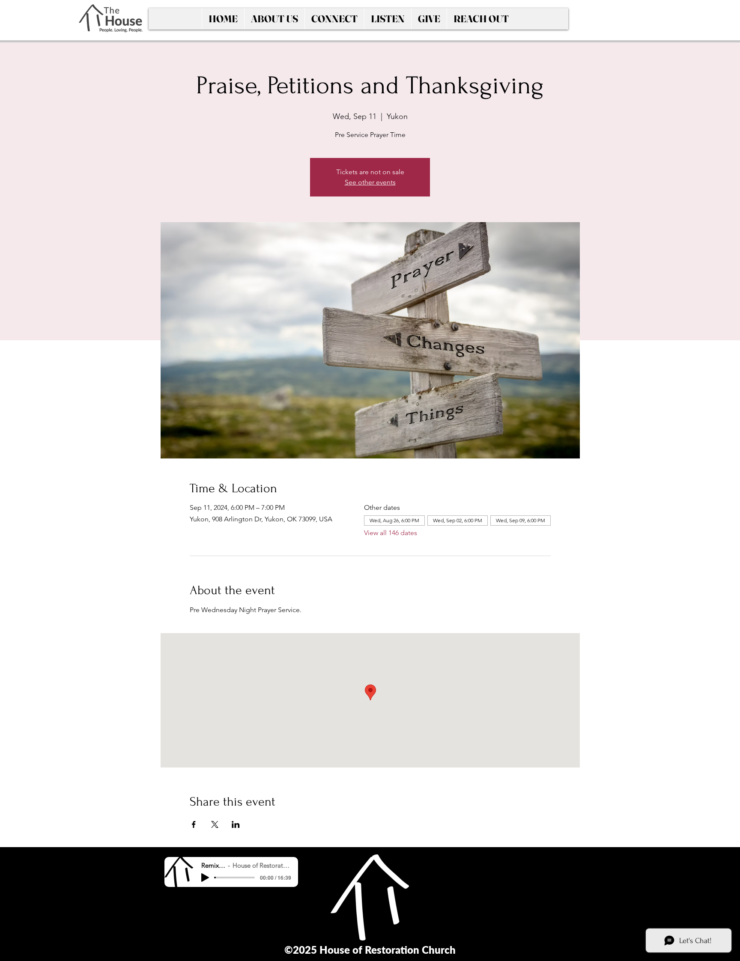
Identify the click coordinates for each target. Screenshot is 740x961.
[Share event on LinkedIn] (236, 824)
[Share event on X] (215, 824)
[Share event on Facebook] (194, 824)
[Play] (205, 877)
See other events (370, 182)
